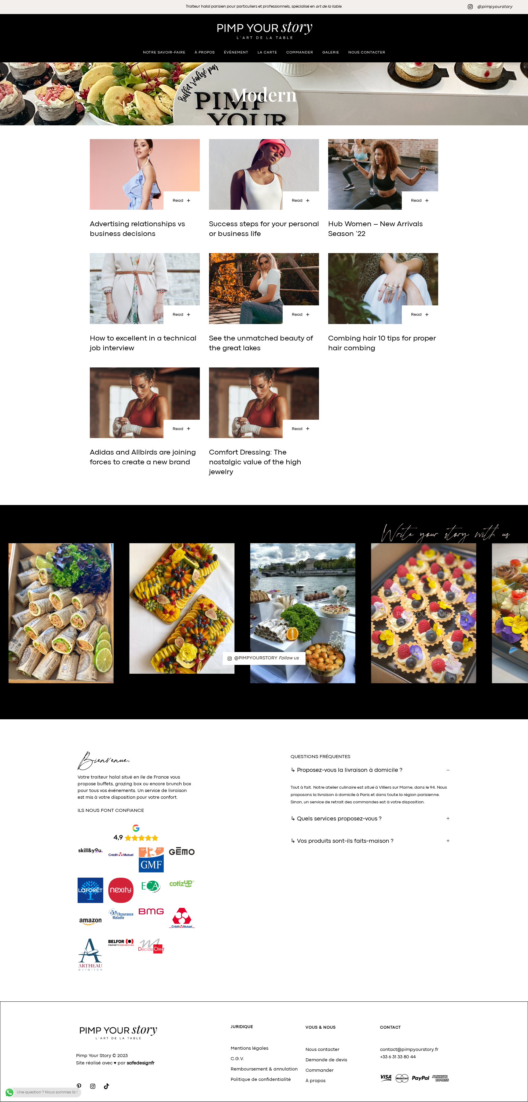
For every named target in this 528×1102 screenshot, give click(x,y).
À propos (315, 1081)
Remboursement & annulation (264, 1069)
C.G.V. (237, 1059)
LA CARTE (267, 52)
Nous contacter (322, 1050)
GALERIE (330, 52)
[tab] (370, 770)
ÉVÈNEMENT (236, 52)
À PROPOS (205, 52)
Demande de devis (326, 1060)
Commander (320, 1071)
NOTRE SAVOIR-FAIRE (164, 52)
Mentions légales (249, 1049)
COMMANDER (299, 52)
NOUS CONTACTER (366, 52)
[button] (370, 770)
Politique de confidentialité (261, 1080)
